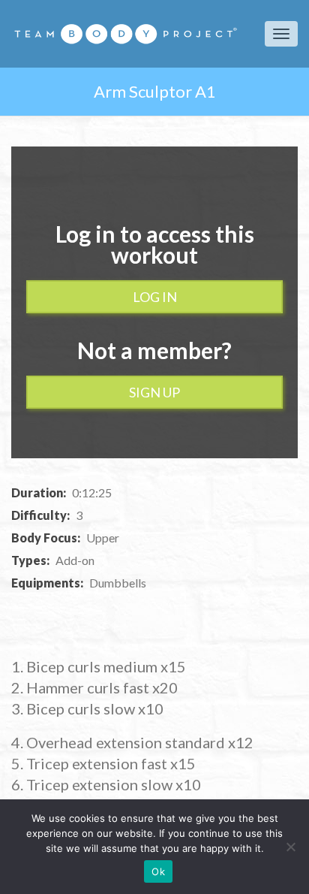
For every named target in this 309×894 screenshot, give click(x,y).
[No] (290, 846)
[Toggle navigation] (281, 34)
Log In (155, 296)
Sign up (154, 392)
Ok (158, 871)
